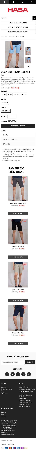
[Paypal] (25, 448)
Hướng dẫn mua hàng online (27, 389)
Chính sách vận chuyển (25, 395)
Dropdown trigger (13, 2)
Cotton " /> (6, 111)
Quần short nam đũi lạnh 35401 (18, 203)
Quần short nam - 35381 (18, 246)
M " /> (4, 94)
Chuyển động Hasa (6, 389)
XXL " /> (23, 94)
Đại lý (2, 414)
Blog (2, 391)
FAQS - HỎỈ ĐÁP (23, 387)
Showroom (4, 412)
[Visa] (2, 448)
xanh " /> (5, 103)
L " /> (10, 94)
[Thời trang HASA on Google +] (28, 374)
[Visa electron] (6, 448)
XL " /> (16, 94)
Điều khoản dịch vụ (24, 406)
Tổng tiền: (4, 121)
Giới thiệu (3, 387)
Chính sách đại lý (24, 404)
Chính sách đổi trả (10, 139)
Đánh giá (6, 144)
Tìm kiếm (3, 444)
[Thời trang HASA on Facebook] (7, 374)
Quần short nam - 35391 (18, 289)
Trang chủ (4, 37)
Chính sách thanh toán (25, 402)
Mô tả (5, 135)
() (31, 2)
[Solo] (22, 448)
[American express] (18, 448)
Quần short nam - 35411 (18, 332)
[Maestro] (14, 448)
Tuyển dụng (4, 393)
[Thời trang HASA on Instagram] (23, 374)
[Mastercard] (10, 448)
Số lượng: (4, 116)
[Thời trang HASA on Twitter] (12, 374)
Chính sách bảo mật (24, 400)
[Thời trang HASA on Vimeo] (17, 374)
